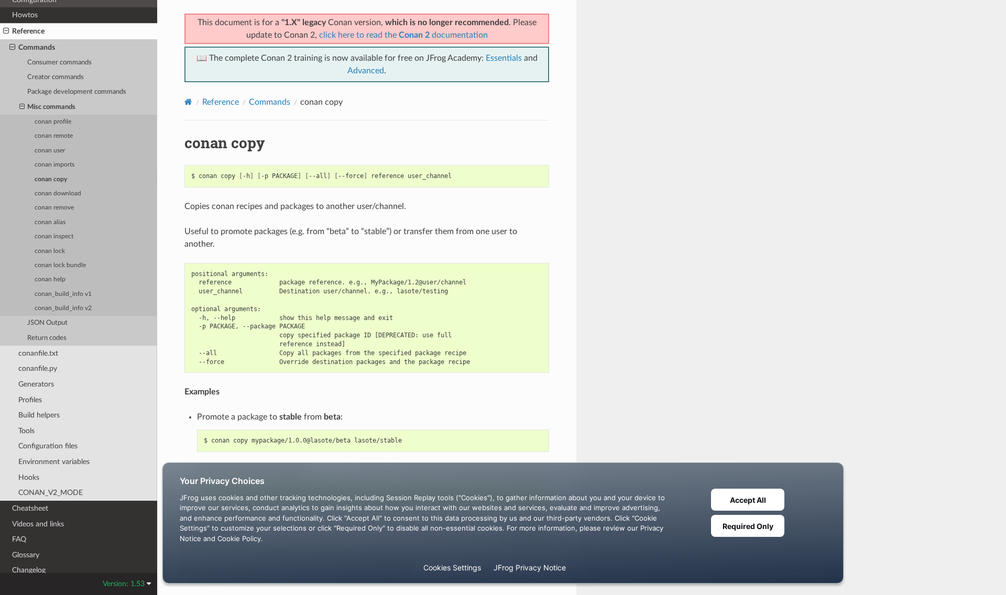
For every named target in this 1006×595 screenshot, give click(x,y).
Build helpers (39, 415)
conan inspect (54, 236)
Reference (28, 31)
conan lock (50, 251)
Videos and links (38, 524)
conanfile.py (37, 368)
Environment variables (54, 462)
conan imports (54, 165)
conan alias (50, 222)
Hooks (28, 477)
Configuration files (48, 446)
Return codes (47, 338)
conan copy (51, 179)
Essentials (504, 58)
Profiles (30, 400)
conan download (58, 193)
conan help (50, 279)
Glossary (25, 555)
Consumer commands (59, 62)
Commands (36, 47)
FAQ (19, 539)
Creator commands (55, 77)
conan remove (54, 208)
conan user (50, 150)
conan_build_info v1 (63, 294)
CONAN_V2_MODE (50, 493)
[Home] (188, 101)
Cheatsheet (30, 508)
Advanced (365, 71)
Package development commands (76, 92)
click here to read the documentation (403, 35)
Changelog (29, 570)
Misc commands (51, 107)
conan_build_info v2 (63, 308)
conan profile (53, 122)
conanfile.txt (38, 353)
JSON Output (47, 322)
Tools (26, 431)
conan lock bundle (60, 265)
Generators (36, 384)
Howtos (25, 15)
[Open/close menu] (6, 31)
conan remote (54, 136)
